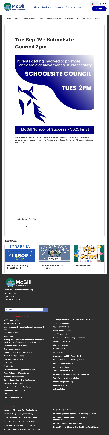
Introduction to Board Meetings (52, 266)
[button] (59, 7)
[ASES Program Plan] (26, 320)
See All (102, 241)
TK (78, 19)
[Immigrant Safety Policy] (26, 383)
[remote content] (54, 178)
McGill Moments (29, 19)
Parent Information (54, 19)
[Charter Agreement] (26, 349)
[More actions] (92, 33)
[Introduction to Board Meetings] (54, 253)
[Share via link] (32, 226)
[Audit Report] (26, 336)
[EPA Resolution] (26, 366)
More (96, 19)
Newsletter (69, 19)
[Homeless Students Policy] (26, 377)
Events (17, 19)
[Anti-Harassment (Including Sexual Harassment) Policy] (26, 327)
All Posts (7, 19)
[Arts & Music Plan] (26, 333)
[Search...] (45, 309)
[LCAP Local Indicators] (26, 397)
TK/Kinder (87, 19)
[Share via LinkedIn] (27, 226)
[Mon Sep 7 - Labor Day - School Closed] (20, 253)
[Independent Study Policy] (26, 390)
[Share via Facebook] (16, 226)
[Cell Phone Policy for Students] (26, 346)
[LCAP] (26, 394)
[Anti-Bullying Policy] (26, 324)
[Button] (78, 319)
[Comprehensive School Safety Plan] (26, 352)
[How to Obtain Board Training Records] (26, 380)
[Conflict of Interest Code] (26, 356)
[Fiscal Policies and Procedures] (26, 373)
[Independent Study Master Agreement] (26, 387)
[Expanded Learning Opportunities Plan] (26, 370)
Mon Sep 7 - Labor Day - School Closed (18, 266)
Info (41, 19)
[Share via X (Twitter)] (21, 226)
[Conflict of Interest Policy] (26, 359)
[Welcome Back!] (89, 253)
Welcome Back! (83, 265)
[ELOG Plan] (26, 363)
